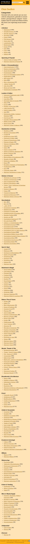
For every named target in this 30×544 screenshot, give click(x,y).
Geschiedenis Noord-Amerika (11, 228)
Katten (5, 303)
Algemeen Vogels (8, 345)
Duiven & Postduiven (9, 307)
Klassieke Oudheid (9, 215)
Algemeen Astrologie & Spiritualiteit (13, 449)
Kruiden (6, 320)
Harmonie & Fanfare (9, 371)
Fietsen (6, 191)
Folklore (6, 442)
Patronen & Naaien (9, 142)
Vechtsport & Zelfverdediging (11, 253)
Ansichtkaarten (8, 430)
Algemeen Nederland (9, 294)
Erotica (6, 404)
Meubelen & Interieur (9, 499)
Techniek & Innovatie (9, 475)
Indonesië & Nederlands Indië (11, 95)
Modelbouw (7, 130)
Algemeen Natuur (8, 341)
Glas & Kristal (7, 434)
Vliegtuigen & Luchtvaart (10, 177)
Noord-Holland (8, 269)
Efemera (6, 529)
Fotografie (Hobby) (9, 170)
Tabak (5, 490)
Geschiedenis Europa (9, 224)
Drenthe (6, 279)
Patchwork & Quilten (9, 138)
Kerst (5, 168)
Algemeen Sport (8, 264)
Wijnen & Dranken (8, 488)
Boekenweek (7, 45)
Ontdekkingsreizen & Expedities (12, 213)
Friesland (6, 275)
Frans (5, 50)
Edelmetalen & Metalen (10, 427)
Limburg (6, 282)
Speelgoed (7, 417)
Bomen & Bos (7, 318)
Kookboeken (7, 486)
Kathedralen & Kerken (9, 382)
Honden (6, 301)
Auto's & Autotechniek (9, 181)
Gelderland (7, 290)
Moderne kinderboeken (10, 69)
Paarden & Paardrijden (10, 329)
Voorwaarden (10, 542)
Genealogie (7, 155)
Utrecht (6, 288)
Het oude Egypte (8, 221)
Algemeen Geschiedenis (10, 243)
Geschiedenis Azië (9, 226)
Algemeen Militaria (9, 456)
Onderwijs (6, 469)
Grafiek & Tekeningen (9, 400)
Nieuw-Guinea (7, 123)
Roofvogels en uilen (9, 337)
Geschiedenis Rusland (10, 232)
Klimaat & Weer (8, 473)
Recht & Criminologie (9, 479)
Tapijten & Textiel (8, 423)
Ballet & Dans (7, 358)
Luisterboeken (7, 43)
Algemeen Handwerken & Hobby (12, 172)
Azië (5, 112)
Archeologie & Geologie (10, 207)
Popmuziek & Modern (9, 361)
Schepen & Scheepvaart (10, 179)
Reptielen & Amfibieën (9, 331)
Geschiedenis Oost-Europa (11, 240)
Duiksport (6, 262)
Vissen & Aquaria (8, 333)
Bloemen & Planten (9, 316)
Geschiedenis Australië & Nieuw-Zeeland (14, 236)
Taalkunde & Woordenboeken (11, 464)
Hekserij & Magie (8, 447)
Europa (6, 104)
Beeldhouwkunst (8, 399)
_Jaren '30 (6, 205)
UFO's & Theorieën (9, 443)
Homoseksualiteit (8, 510)
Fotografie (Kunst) (8, 395)
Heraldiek (6, 413)
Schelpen (6, 335)
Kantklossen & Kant (9, 136)
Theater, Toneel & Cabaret (11, 352)
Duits (5, 48)
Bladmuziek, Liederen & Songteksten (13, 359)
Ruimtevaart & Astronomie (11, 466)
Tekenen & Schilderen (9, 144)
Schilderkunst (7, 397)
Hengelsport (7, 260)
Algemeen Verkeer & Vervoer (11, 196)
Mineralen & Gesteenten (10, 328)
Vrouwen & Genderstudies (11, 509)
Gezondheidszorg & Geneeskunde (13, 471)
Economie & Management (11, 514)
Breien (5, 163)
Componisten (7, 356)
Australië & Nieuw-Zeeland (11, 119)
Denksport (6, 258)
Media (5, 516)
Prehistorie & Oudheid (9, 211)
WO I (5, 202)
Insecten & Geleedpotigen (11, 314)
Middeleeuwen (8, 209)
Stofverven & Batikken (9, 161)
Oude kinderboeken (9, 67)
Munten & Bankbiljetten (10, 429)
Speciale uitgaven (8, 33)
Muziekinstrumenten (9, 350)
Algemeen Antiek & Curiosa (11, 436)
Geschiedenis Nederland (10, 219)
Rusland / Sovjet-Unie (9, 106)
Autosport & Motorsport (10, 194)
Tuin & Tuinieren (8, 324)
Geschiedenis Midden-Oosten (12, 234)
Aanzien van (7, 217)
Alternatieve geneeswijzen (11, 445)
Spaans (6, 52)
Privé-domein (7, 39)
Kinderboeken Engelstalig (10, 89)
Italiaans (6, 54)
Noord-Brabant (8, 281)
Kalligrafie (6, 146)
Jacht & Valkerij (8, 312)
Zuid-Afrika (7, 99)
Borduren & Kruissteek (10, 132)
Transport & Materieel (9, 192)
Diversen (6, 534)
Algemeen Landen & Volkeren (12, 125)
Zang (5, 369)
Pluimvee (6, 311)
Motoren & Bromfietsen (10, 183)
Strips (5, 80)
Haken (5, 147)
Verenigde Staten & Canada (11, 100)
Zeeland (6, 284)
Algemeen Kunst (8, 406)
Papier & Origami (8, 149)
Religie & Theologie (9, 503)
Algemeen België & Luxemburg (12, 296)
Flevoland (6, 273)
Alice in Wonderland (9, 82)
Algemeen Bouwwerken (10, 389)
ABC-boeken (7, 78)
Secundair (6, 35)
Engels (5, 46)
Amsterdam (7, 292)
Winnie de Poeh (8, 87)
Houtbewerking (8, 166)
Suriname (6, 97)
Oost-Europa (7, 117)
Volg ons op (25, 540)
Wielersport (7, 251)
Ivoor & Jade (7, 425)
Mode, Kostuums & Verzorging (12, 501)
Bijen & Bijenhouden (9, 305)
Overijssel (6, 286)
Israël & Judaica (8, 110)
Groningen (6, 277)
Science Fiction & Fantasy (11, 59)
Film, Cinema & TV (9, 354)
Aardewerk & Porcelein (10, 421)
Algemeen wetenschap (10, 481)
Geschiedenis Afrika (9, 238)
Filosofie (6, 467)
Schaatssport (7, 256)
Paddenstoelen (8, 322)
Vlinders (6, 339)
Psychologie (7, 462)
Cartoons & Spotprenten (10, 520)
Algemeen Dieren (8, 343)
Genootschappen (8, 522)
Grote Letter (7, 41)
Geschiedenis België (9, 241)
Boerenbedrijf (7, 507)
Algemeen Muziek (8, 373)
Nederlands (7, 29)
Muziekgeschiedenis (9, 363)
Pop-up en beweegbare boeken (12, 74)
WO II (5, 204)
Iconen (5, 402)
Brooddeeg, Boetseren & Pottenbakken (14, 164)
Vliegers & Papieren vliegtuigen (12, 151)
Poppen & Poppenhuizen (10, 140)
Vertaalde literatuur (9, 31)
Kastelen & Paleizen (9, 380)
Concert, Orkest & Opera (10, 367)
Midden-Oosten (8, 121)
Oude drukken (7, 527)
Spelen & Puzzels (8, 254)
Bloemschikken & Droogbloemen (12, 157)
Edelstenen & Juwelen (10, 415)
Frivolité (6, 134)
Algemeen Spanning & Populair (12, 61)
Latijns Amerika (8, 108)
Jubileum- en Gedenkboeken (11, 222)
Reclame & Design (9, 505)
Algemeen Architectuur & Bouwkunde (13, 388)
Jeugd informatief (8, 70)
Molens (6, 378)
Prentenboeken (8, 72)
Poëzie (5, 37)
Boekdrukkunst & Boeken (10, 419)
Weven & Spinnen (8, 153)
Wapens (6, 455)
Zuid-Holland (7, 271)
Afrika (5, 102)
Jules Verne (7, 86)
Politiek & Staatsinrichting (10, 518)
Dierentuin (6, 326)
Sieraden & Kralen (8, 159)
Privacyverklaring (19, 542)
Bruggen (6, 384)
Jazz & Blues (7, 365)
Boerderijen (7, 386)
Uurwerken (7, 412)
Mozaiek (6, 432)
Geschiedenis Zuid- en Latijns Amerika (14, 230)
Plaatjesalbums (8, 76)
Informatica (7, 477)
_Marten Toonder (8, 84)
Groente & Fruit (8, 309)
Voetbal (6, 249)
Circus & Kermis (8, 512)
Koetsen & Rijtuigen (9, 189)
